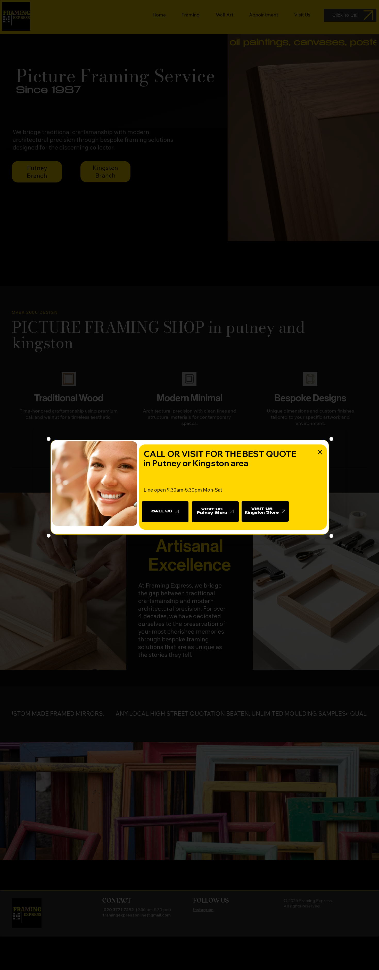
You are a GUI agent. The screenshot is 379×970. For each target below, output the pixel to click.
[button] (320, 452)
